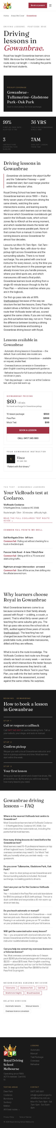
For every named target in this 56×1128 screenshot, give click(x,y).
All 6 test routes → (12, 1109)
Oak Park (41, 988)
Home (6, 16)
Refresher (34, 1064)
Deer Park (8, 1091)
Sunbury (7, 1102)
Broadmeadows (33, 993)
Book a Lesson (38, 5)
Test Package (36, 1057)
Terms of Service (25, 1117)
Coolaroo (8, 1095)
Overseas (34, 1060)
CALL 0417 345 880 (28, 438)
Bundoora (8, 1098)
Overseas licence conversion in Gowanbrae (25, 365)
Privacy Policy (9, 1117)
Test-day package (13, 380)
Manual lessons (32, 1006)
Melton (7, 1106)
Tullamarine (10, 988)
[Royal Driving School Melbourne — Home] (7, 5)
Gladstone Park (26, 988)
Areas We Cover (17, 16)
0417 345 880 (14, 730)
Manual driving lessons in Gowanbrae (22, 358)
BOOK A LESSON (28, 430)
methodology (11, 300)
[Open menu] (50, 5)
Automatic (35, 1050)
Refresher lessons (13, 372)
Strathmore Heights (14, 993)
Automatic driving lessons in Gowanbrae (23, 351)
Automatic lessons (13, 1006)
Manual (33, 1053)
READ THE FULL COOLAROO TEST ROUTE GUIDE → (27, 519)
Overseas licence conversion (17, 1011)
